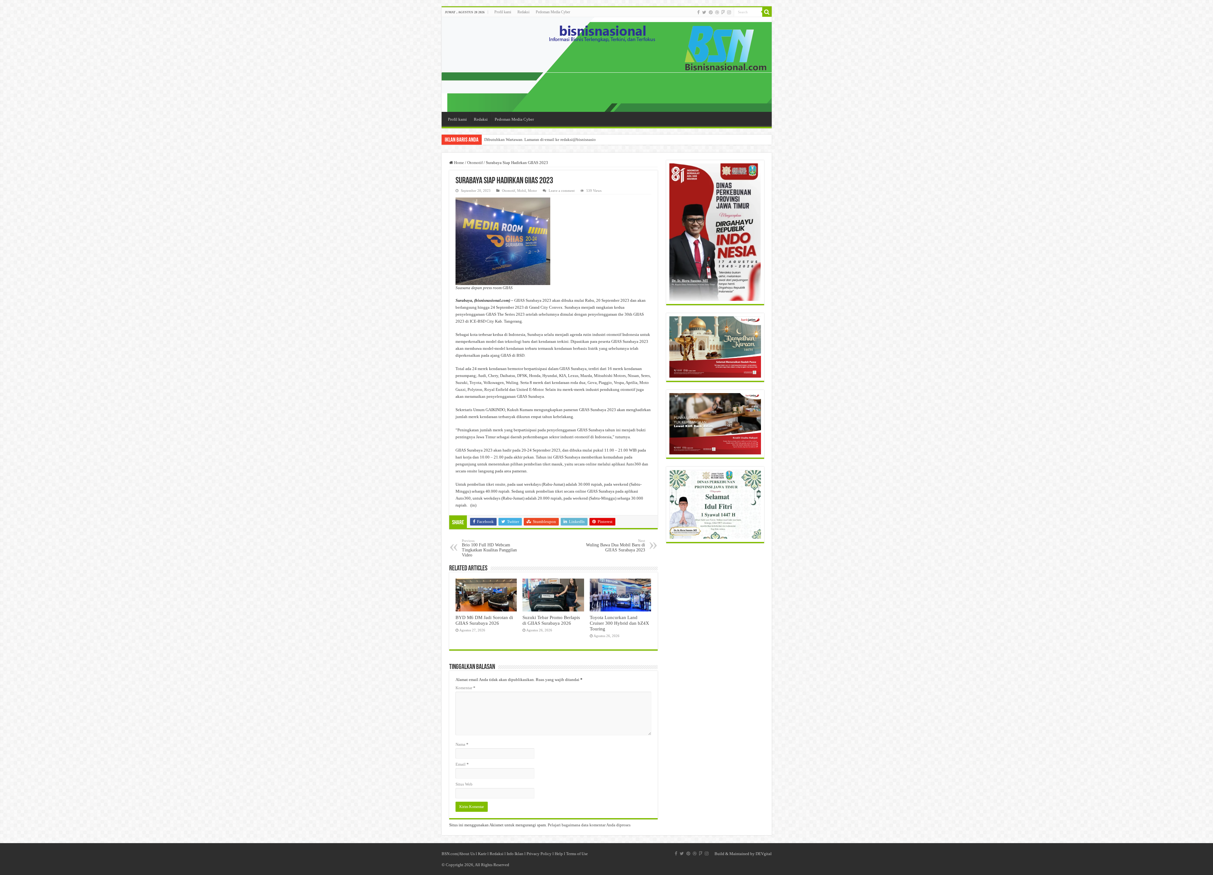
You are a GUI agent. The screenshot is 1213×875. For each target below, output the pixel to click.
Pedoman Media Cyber (553, 12)
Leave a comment (562, 190)
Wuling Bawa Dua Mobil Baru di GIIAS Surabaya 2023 (615, 545)
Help (559, 853)
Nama (462, 744)
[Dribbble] (717, 12)
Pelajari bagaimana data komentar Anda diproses (589, 825)
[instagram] (729, 12)
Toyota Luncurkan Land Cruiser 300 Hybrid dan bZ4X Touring (619, 623)
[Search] (767, 12)
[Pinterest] (710, 12)
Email (462, 764)
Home (458, 162)
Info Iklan (515, 853)
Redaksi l (498, 853)
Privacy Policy (539, 853)
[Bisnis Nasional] (607, 64)
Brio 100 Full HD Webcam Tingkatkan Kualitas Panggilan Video (489, 548)
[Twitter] (704, 12)
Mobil (521, 190)
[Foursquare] (723, 12)
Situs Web (464, 784)
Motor (532, 190)
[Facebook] (698, 12)
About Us (467, 853)
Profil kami (502, 12)
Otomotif (475, 162)
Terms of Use (577, 853)
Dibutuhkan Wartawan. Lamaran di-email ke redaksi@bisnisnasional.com (546, 139)
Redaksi (523, 12)
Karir (482, 853)
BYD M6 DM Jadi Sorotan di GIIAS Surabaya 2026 (484, 620)
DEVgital (764, 853)
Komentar (465, 687)
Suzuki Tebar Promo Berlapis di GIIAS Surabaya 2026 (551, 620)
